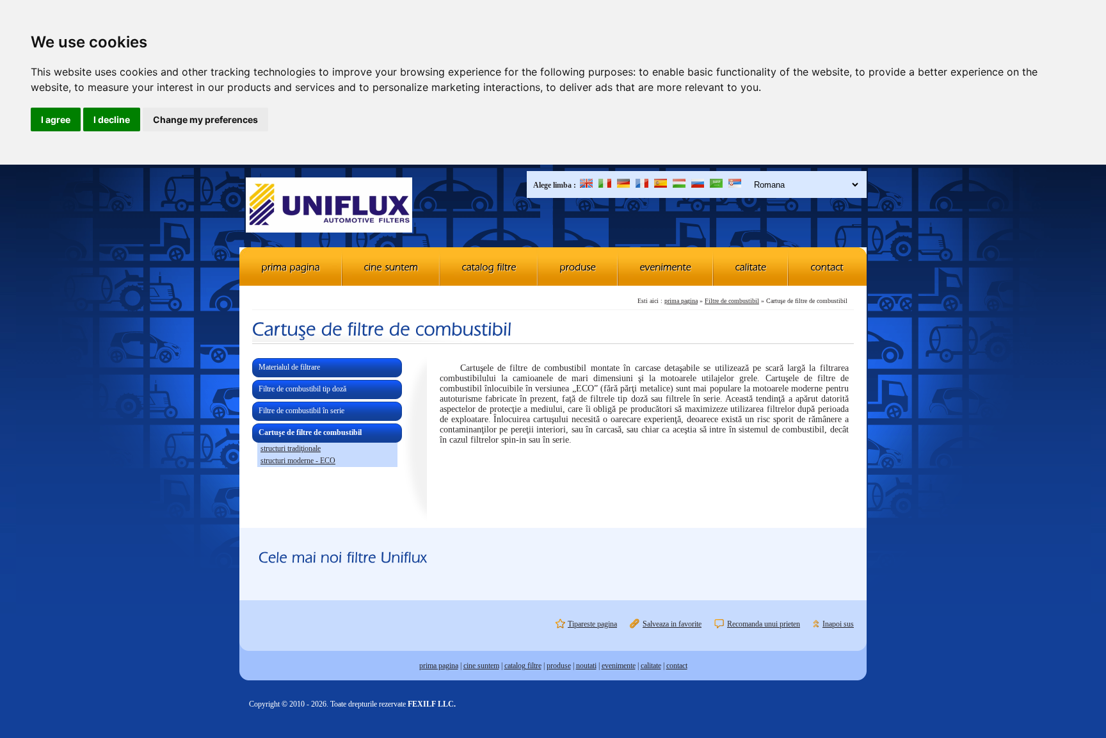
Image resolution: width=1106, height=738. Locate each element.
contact (676, 665)
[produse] (578, 266)
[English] (586, 185)
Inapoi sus (838, 623)
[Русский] (697, 185)
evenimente (619, 665)
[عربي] (716, 185)
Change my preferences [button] (205, 119)
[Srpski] (734, 185)
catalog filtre (522, 665)
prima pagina (681, 300)
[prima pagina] (290, 266)
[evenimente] (666, 266)
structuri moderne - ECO (297, 460)
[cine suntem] (391, 266)
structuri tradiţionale (290, 448)
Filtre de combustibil (732, 300)
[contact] (828, 266)
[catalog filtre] (489, 266)
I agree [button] (55, 119)
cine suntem (481, 665)
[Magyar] (679, 185)
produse (559, 665)
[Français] (642, 185)
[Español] (660, 185)
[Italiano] (604, 185)
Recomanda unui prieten (763, 623)
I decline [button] (111, 119)
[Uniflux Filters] (329, 206)
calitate (651, 665)
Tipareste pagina (592, 623)
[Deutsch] (623, 185)
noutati (586, 665)
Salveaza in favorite (672, 623)
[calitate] (751, 266)
